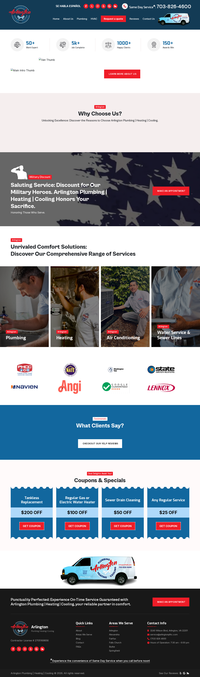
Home (56, 18)
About (79, 630)
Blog (78, 638)
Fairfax (112, 638)
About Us (68, 18)
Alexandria (114, 634)
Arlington (113, 630)
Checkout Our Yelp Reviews (100, 443)
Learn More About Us (122, 73)
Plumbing (82, 18)
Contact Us (149, 18)
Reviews (134, 18)
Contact (80, 642)
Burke (112, 646)
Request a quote (113, 18)
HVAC (94, 18)
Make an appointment (171, 190)
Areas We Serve (84, 634)
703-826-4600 (174, 7)
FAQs (78, 646)
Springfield (114, 650)
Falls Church (115, 642)
